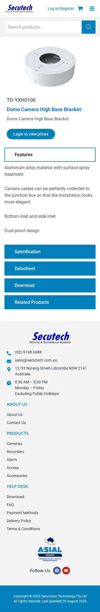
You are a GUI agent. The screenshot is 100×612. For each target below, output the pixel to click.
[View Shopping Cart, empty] (80, 9)
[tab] (50, 155)
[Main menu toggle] (93, 8)
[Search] (89, 27)
